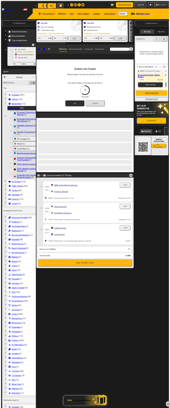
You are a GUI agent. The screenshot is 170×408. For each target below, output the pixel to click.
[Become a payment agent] (112, 4)
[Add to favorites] (79, 23)
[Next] (44, 180)
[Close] (166, 131)
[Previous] (33, 45)
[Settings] (151, 4)
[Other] (129, 58)
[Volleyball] (44, 49)
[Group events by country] (33, 82)
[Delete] (131, 179)
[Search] (131, 49)
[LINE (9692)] (39, 49)
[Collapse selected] (30, 82)
